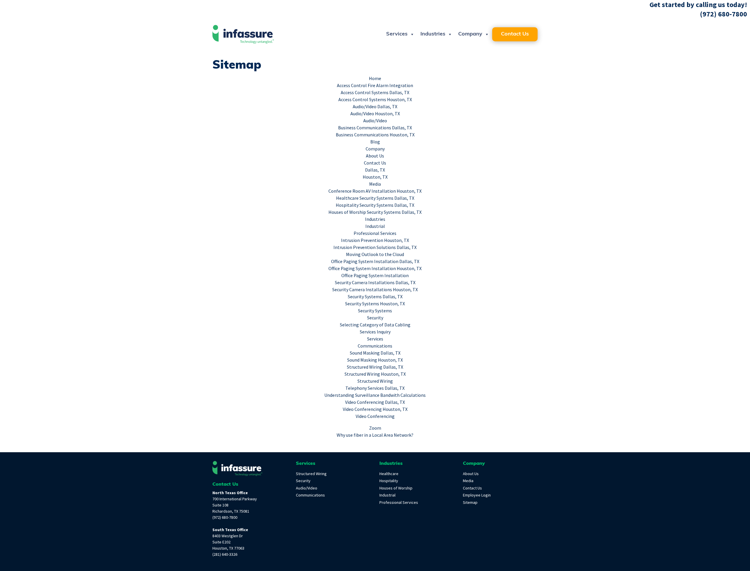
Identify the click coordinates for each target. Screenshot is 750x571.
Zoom (375, 428)
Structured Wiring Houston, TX (375, 374)
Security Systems (375, 311)
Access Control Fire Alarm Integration (375, 85)
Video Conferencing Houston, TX (375, 409)
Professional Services (375, 233)
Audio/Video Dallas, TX (375, 107)
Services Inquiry (375, 332)
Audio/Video (375, 121)
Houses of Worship (395, 488)
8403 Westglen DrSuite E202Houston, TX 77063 (228, 542)
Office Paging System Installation (375, 275)
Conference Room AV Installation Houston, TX (375, 191)
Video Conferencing (375, 416)
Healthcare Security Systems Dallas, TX (375, 198)
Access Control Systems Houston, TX (375, 99)
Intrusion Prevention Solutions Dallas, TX (375, 247)
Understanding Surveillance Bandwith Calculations (375, 395)
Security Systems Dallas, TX (375, 297)
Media (375, 184)
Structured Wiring (375, 381)
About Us (375, 156)
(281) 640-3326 (224, 554)
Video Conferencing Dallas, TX (375, 402)
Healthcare (388, 474)
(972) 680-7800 (723, 14)
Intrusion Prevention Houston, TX (375, 240)
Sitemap (470, 502)
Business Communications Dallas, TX (375, 128)
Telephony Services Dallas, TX (375, 388)
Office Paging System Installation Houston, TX (375, 268)
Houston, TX (375, 177)
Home (375, 78)
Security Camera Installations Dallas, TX (375, 282)
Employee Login (477, 495)
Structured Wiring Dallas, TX (375, 367)
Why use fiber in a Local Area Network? (375, 435)
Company (470, 34)
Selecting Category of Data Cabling (375, 325)
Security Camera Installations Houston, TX (375, 290)
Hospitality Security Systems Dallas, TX (375, 205)
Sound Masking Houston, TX (375, 360)
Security (375, 318)
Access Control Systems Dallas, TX (375, 92)
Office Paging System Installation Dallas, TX (375, 261)
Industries (432, 34)
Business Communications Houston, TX (375, 135)
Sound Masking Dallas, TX (375, 353)
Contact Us (515, 34)
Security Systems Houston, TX (375, 304)
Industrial (375, 226)
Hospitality (388, 481)
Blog (375, 142)
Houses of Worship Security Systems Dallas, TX (375, 212)
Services (397, 34)
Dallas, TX (375, 170)
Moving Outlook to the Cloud (375, 254)
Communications (375, 346)
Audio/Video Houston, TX (375, 114)
